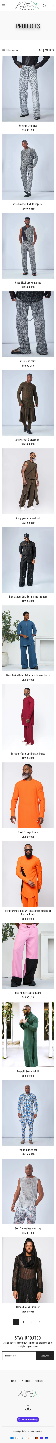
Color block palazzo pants (28, 993)
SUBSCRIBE (45, 1355)
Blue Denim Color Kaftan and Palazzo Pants (28, 675)
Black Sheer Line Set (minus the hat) (28, 596)
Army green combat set (28, 518)
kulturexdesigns (36, 1431)
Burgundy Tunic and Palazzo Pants (28, 753)
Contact (39, 1380)
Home (13, 1380)
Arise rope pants (28, 361)
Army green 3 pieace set (28, 439)
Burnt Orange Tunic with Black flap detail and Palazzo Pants (28, 912)
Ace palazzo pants (28, 125)
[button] (3, 5)
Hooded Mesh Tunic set (28, 1307)
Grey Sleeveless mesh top (28, 1228)
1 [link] (16, 1321)
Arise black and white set (28, 282)
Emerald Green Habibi (28, 1071)
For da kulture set (28, 1150)
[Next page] (39, 1322)
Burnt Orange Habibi (28, 832)
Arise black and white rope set (28, 204)
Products (26, 1380)
